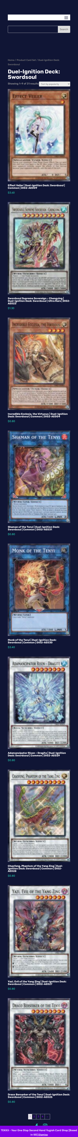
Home (11, 60)
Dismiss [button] (43, 1134)
